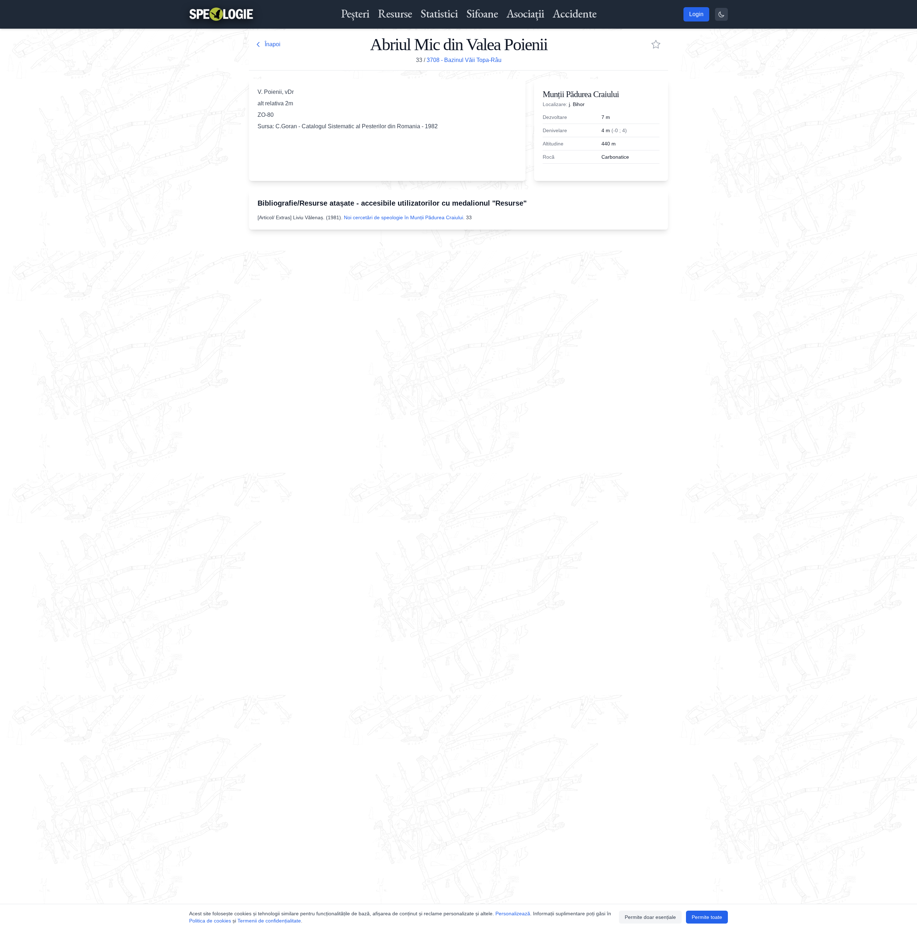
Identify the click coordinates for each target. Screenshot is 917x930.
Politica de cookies (210, 921)
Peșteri (355, 13)
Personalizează (512, 913)
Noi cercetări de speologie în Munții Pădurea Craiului (403, 217)
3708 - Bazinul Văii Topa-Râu (464, 60)
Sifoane (482, 13)
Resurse (395, 13)
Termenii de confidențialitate (269, 921)
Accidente (574, 13)
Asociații (525, 13)
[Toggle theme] (721, 14)
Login (696, 14)
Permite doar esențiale (650, 917)
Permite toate (707, 917)
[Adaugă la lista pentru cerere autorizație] (655, 44)
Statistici (439, 13)
